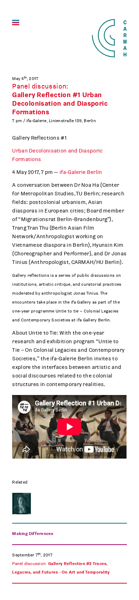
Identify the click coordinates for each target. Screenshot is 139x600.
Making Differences (32, 533)
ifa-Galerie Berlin (81, 172)
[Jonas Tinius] (21, 503)
